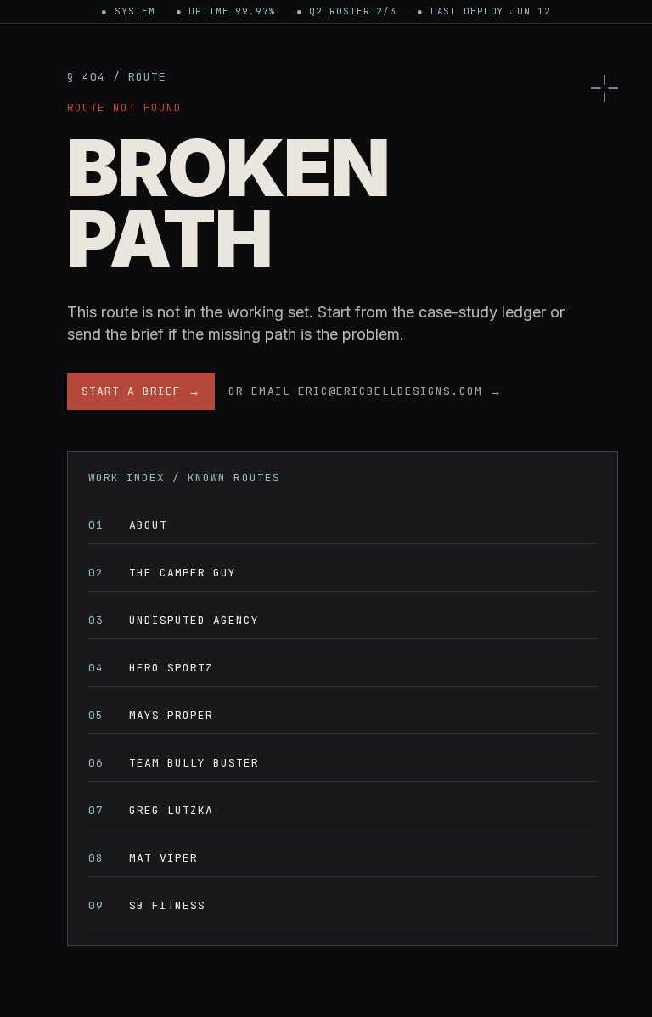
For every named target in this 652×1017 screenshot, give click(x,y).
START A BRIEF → (141, 391)
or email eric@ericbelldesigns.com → (364, 391)
